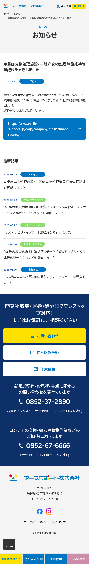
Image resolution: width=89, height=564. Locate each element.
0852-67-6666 (48, 445)
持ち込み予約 (48, 352)
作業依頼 (47, 369)
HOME (6, 14)
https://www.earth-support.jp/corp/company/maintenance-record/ (38, 129)
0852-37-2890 (48, 401)
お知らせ (18, 14)
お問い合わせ (48, 335)
